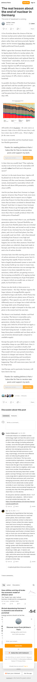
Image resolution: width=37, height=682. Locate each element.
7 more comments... (8, 575)
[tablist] (10, 416)
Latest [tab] (9, 585)
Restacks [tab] (14, 416)
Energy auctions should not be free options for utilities (13, 616)
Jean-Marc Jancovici (25, 43)
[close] (31, 619)
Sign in (33, 2)
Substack (9, 678)
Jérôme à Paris (10, 22)
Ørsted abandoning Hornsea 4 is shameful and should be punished (14, 610)
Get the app (28, 673)
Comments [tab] (6, 416)
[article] (18, 597)
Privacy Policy (21, 661)
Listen (33, 23)
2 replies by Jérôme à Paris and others (19, 567)
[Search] (33, 585)
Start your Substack (13, 673)
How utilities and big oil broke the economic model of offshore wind (13, 592)
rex (7, 511)
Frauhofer (17, 128)
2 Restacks (24, 396)
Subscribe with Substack (20, 653)
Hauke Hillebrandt (12, 433)
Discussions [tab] (16, 585)
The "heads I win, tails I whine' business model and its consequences (14, 598)
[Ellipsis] (34, 433)
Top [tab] (4, 585)
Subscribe (26, 2)
